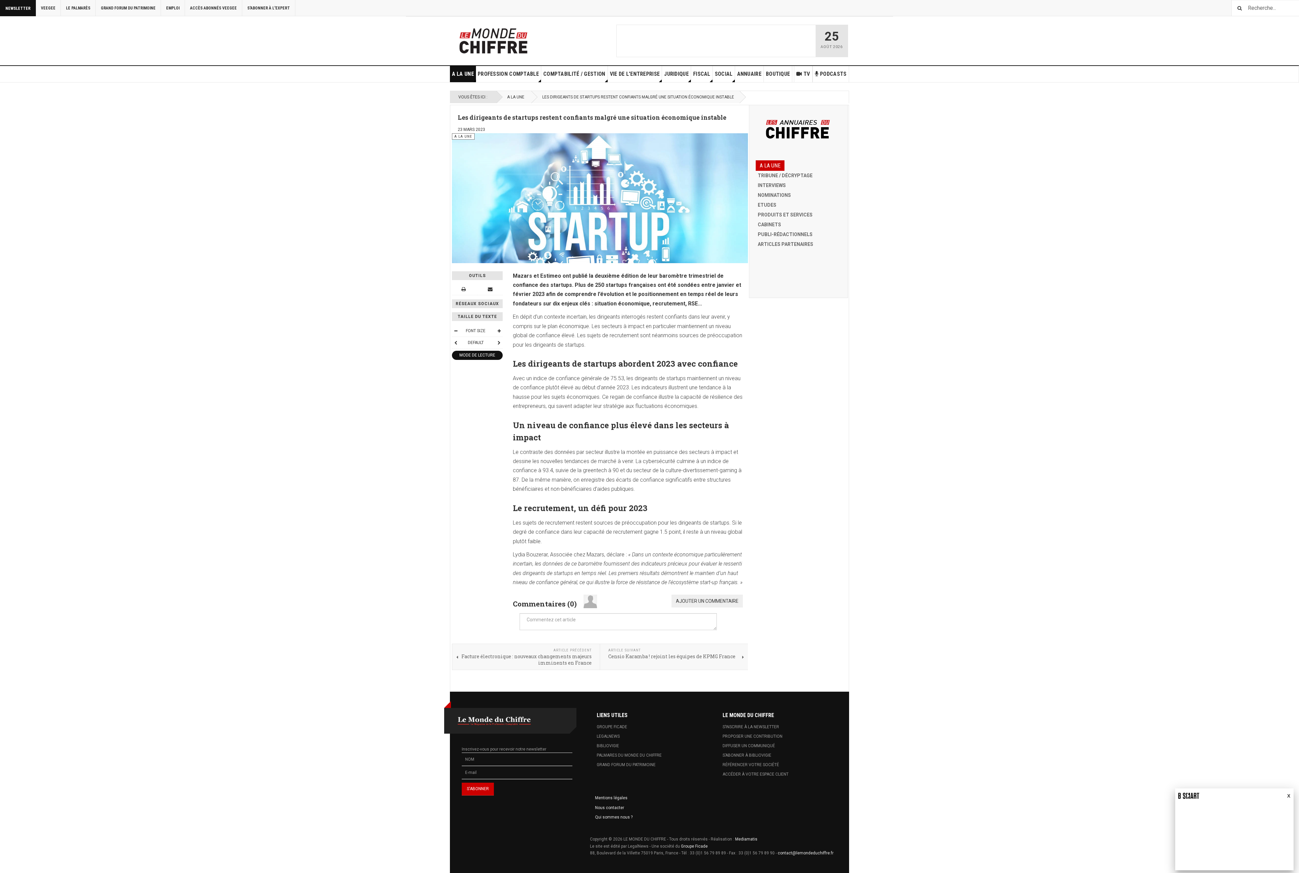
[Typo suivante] (499, 342)
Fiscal (701, 74)
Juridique (676, 74)
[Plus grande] (499, 331)
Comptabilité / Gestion (574, 74)
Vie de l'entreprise (635, 74)
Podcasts (833, 74)
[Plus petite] (455, 331)
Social (724, 74)
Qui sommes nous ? (614, 817)
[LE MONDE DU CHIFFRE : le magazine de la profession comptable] (518, 39)
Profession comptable (508, 74)
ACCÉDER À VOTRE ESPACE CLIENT (756, 774)
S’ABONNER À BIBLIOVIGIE (747, 755)
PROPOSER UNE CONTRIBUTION (752, 736)
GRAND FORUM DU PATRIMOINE (626, 764)
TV (806, 74)
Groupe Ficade (694, 846)
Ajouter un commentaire (707, 601)
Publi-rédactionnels (785, 234)
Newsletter (17, 8)
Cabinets (769, 224)
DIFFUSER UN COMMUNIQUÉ (749, 745)
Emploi (173, 8)
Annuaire (749, 74)
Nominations (774, 195)
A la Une (463, 74)
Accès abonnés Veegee (213, 8)
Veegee (48, 8)
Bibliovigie (608, 745)
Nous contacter (609, 807)
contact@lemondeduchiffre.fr (806, 853)
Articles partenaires (785, 244)
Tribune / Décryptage (785, 175)
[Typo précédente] (455, 342)
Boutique (778, 74)
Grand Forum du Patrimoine (128, 8)
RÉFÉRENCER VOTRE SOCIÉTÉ (751, 764)
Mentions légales (611, 798)
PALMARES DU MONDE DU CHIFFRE (629, 755)
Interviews (772, 185)
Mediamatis (746, 839)
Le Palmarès (78, 8)
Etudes (767, 205)
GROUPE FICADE (612, 727)
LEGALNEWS (608, 736)
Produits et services (785, 214)
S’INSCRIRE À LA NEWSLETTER (751, 727)
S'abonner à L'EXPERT (268, 8)
